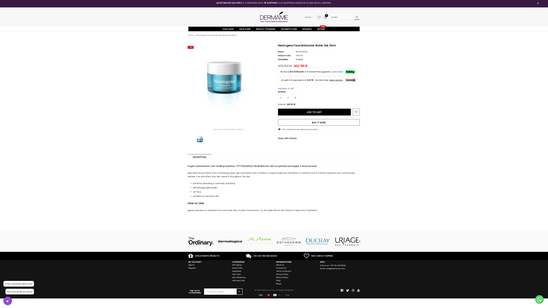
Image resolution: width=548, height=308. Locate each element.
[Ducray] (317, 242)
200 (284, 129)
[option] (228, 81)
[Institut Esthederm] (288, 242)
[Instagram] (353, 290)
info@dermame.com (335, 268)
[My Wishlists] (318, 17)
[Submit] (239, 291)
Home (191, 35)
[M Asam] (259, 240)
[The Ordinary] (200, 242)
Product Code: (284, 55)
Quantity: (282, 92)
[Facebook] (342, 290)
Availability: (283, 59)
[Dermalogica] (230, 242)
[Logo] (274, 17)
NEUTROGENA (301, 51)
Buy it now (319, 122)
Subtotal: (282, 104)
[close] (538, 3)
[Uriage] (347, 242)
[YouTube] (358, 290)
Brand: (281, 51)
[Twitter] (347, 290)
